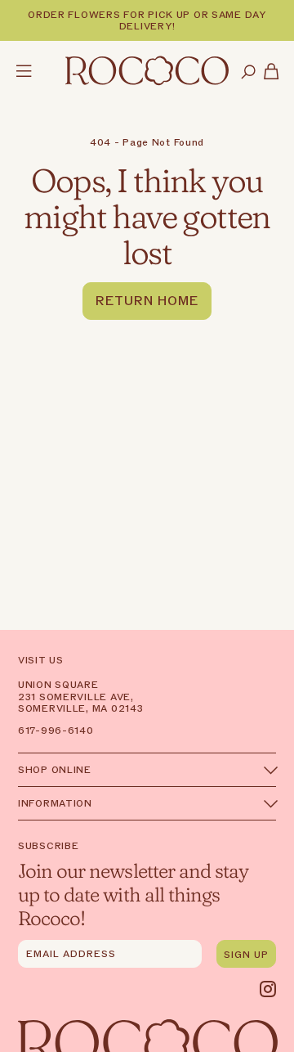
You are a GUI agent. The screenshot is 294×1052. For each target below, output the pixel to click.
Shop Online (54, 769)
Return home (147, 301)
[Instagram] (268, 989)
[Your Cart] (271, 73)
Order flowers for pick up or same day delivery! (147, 21)
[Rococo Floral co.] (147, 72)
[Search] (248, 73)
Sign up (246, 954)
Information (55, 803)
